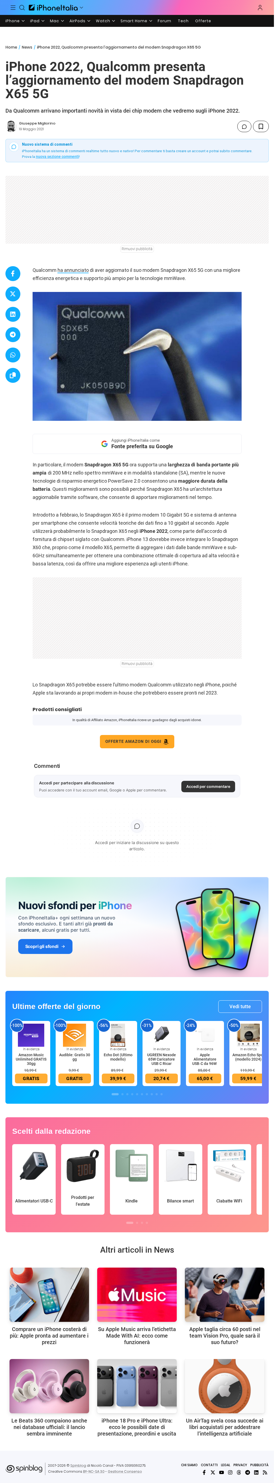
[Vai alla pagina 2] (122, 1094)
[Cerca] (22, 7)
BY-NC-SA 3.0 (94, 1471)
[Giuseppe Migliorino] (11, 126)
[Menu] (13, 7)
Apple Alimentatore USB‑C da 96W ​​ (204, 1059)
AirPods (78, 21)
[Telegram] (247, 1472)
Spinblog (78, 1465)
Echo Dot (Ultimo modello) (118, 1057)
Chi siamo (189, 1465)
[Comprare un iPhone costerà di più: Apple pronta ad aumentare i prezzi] (49, 1295)
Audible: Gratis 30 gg (74, 1057)
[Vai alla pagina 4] (132, 1094)
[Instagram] (230, 1472)
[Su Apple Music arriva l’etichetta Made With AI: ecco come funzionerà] (137, 1295)
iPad (35, 21)
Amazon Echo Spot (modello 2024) (248, 1057)
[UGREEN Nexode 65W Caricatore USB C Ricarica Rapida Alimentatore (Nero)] (161, 1035)
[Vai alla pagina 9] (157, 1094)
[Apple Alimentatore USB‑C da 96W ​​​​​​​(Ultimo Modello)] (205, 1035)
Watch (103, 21)
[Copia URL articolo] (12, 375)
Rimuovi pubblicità (137, 249)
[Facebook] (204, 1472)
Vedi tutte (240, 1006)
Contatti (209, 1465)
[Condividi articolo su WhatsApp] (12, 355)
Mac (54, 21)
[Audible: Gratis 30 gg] (74, 1035)
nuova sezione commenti (57, 156)
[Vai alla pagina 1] (115, 1094)
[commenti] (244, 126)
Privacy (240, 1465)
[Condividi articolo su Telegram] (12, 334)
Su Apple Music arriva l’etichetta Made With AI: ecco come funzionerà (137, 1335)
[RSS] (264, 1472)
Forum (164, 21)
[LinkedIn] (256, 1472)
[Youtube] (221, 1472)
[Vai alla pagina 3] (127, 1094)
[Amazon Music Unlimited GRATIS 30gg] (31, 1035)
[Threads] (238, 1472)
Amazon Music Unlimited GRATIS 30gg (31, 1059)
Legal (225, 1465)
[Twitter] (212, 1472)
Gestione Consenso (125, 1471)
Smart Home (134, 21)
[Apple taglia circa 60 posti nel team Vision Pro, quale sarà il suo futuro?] (224, 1295)
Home (11, 47)
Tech (183, 21)
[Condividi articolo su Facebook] (12, 273)
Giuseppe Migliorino (37, 123)
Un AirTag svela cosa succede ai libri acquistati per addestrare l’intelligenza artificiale (224, 1427)
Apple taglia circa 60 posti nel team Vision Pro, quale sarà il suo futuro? (224, 1335)
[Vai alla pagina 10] (161, 1094)
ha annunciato (73, 270)
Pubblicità (259, 1465)
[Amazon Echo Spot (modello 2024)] (248, 1035)
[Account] (260, 7)
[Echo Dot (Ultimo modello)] (118, 1035)
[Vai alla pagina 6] (142, 1094)
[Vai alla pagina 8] (152, 1094)
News (27, 47)
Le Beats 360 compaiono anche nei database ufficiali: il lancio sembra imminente (49, 1427)
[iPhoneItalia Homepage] (53, 7)
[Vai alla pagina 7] (147, 1094)
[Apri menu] (81, 7)
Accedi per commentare (208, 786)
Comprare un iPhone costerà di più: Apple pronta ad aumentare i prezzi (49, 1335)
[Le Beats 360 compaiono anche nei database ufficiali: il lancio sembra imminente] (49, 1386)
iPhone (12, 21)
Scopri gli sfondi (41, 946)
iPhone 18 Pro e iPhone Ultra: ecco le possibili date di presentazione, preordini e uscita (136, 1427)
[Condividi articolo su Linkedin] (12, 314)
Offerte (203, 21)
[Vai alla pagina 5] (137, 1094)
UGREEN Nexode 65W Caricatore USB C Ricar (161, 1059)
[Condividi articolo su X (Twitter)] (12, 294)
